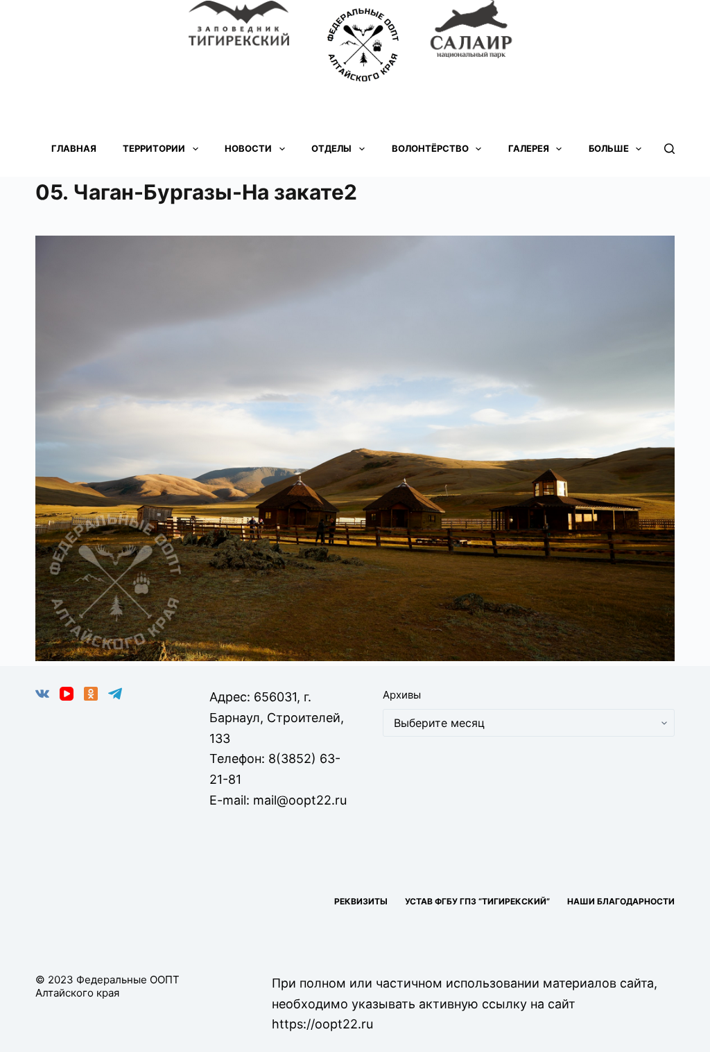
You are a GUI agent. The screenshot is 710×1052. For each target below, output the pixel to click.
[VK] (42, 694)
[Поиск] (669, 148)
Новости (248, 148)
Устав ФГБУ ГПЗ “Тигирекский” (477, 901)
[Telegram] (115, 694)
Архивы (402, 694)
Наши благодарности (621, 901)
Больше (609, 148)
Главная (73, 148)
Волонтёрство (430, 148)
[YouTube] (66, 694)
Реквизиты (361, 901)
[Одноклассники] (91, 694)
